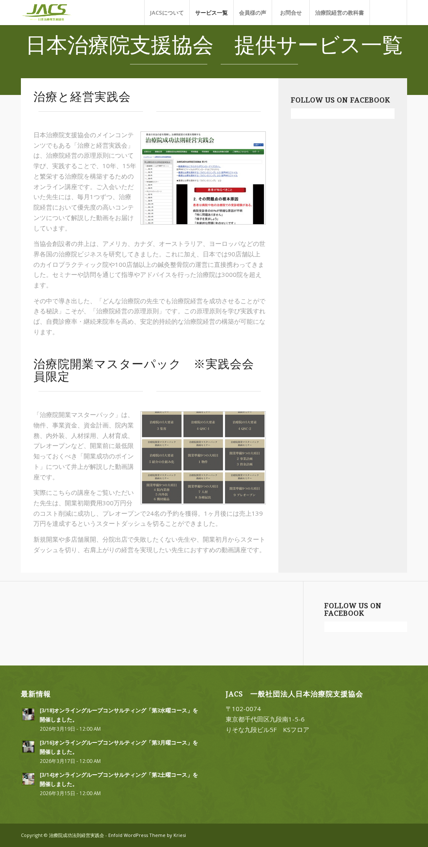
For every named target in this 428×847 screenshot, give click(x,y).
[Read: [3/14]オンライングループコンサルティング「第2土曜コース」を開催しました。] (28, 778)
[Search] (388, 12)
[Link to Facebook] (401, 834)
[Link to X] (388, 834)
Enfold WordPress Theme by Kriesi (147, 835)
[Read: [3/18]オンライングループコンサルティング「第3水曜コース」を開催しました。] (28, 714)
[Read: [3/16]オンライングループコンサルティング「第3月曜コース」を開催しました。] (28, 746)
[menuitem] (166, 12)
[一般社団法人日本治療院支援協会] (55, 12)
